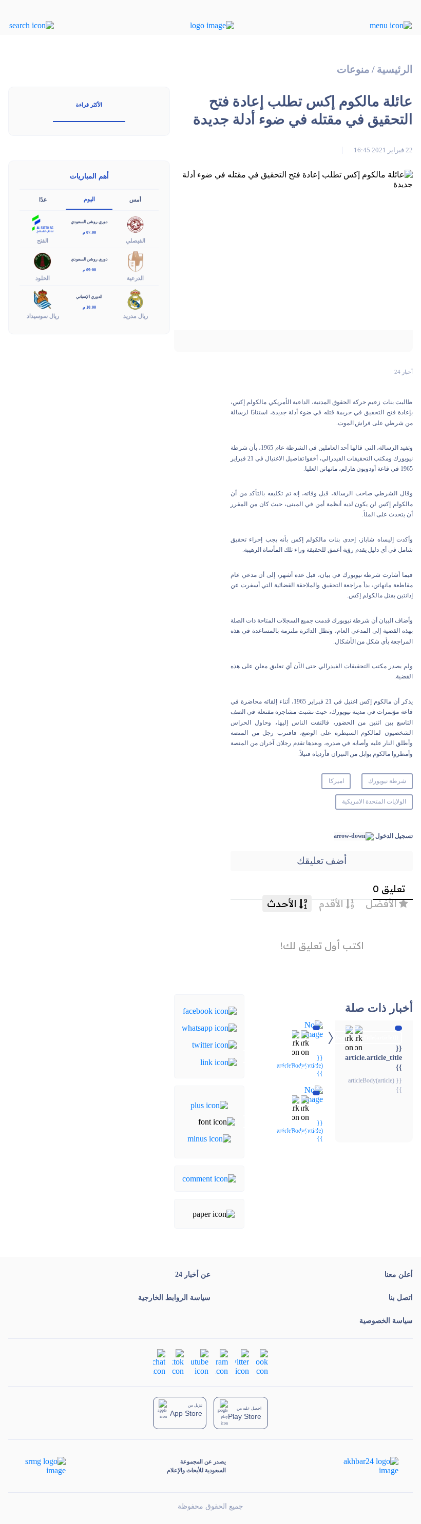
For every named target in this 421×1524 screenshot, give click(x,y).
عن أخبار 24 (192, 1274)
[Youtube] (199, 1361)
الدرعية (135, 278)
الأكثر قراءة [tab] (89, 105)
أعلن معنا (399, 1274)
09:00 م (89, 270)
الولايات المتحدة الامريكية (374, 801)
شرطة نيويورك (387, 781)
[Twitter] (214, 1044)
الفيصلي (135, 240)
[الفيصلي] (135, 223)
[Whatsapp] (209, 1027)
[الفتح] (42, 223)
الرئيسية (395, 69)
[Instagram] (222, 1361)
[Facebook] (210, 1010)
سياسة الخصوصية (386, 1321)
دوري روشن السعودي (89, 221)
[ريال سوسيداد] (42, 298)
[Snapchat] (159, 1361)
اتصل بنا (401, 1297)
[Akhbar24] (363, 1466)
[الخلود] (42, 260)
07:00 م (89, 232)
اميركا (336, 781)
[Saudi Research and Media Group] (44, 1466)
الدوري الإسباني (89, 296)
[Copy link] (218, 1061)
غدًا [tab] (43, 199)
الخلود (42, 278)
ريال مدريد (135, 316)
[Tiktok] (178, 1361)
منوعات (353, 69)
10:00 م (89, 307)
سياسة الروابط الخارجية (174, 1297)
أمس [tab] (135, 199)
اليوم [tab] (89, 199)
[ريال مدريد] (135, 298)
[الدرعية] (135, 260)
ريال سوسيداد (43, 316)
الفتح (42, 240)
